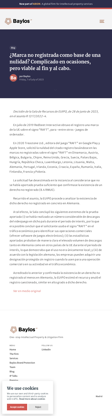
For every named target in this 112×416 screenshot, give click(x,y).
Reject (38, 407)
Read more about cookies (32, 399)
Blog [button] (12, 371)
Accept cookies (17, 407)
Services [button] (14, 358)
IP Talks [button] (13, 376)
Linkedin (46, 349)
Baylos (26, 76)
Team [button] (12, 367)
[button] (102, 21)
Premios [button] (14, 380)
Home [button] (13, 349)
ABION (36, 3)
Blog (13, 48)
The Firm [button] (14, 354)
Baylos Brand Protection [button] (22, 362)
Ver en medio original (27, 291)
